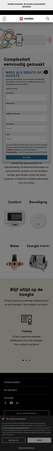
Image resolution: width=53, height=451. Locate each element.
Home (26, 18)
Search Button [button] (47, 18)
